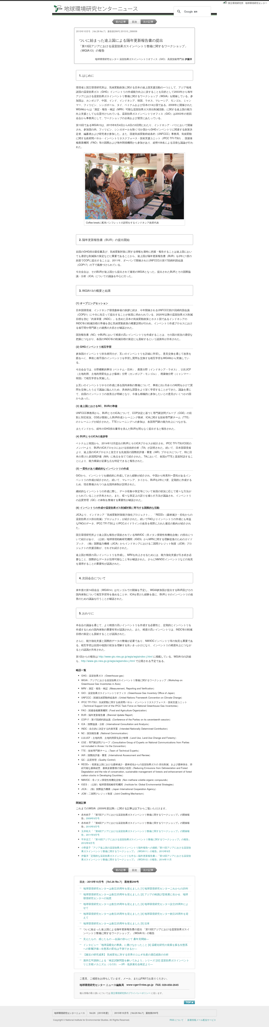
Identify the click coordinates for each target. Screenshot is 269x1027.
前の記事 (121, 21)
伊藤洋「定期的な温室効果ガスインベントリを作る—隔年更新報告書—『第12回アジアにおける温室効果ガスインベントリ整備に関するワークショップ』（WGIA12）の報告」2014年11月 (136, 857)
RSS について (177, 1019)
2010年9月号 (93, 826)
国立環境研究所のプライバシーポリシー (130, 992)
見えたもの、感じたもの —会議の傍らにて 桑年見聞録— (116, 939)
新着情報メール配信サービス (201, 1019)
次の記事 (148, 21)
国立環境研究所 (235, 2)
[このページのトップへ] (189, 1002)
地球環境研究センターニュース (69, 1013)
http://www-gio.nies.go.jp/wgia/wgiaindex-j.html (125, 656)
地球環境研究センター (256, 2)
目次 (134, 21)
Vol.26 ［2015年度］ (99, 1013)
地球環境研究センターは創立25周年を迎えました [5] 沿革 (116, 923)
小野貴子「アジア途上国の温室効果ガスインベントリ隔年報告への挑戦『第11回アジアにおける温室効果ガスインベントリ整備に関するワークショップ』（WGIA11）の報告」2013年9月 (136, 849)
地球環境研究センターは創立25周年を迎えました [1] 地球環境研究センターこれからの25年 (135, 888)
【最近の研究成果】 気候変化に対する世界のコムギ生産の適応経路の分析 (126, 954)
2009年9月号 (93, 818)
